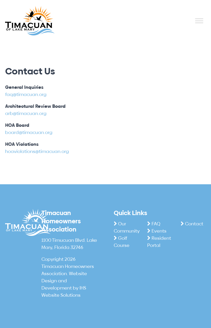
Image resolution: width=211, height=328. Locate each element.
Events (159, 231)
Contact (194, 223)
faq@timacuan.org (26, 94)
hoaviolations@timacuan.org (37, 151)
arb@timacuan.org (26, 113)
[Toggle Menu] (199, 20)
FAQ (156, 223)
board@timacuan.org (28, 132)
